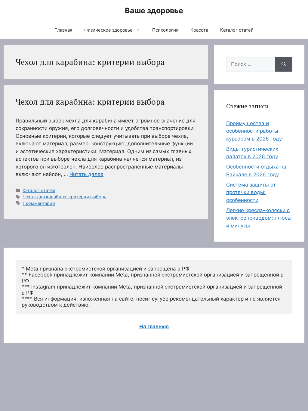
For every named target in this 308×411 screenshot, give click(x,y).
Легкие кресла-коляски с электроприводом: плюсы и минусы (258, 218)
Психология (165, 30)
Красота (199, 30)
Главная (63, 30)
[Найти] (283, 64)
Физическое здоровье (108, 30)
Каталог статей (237, 30)
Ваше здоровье (154, 10)
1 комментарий (39, 203)
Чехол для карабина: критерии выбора (90, 101)
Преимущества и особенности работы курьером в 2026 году (254, 131)
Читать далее (86, 174)
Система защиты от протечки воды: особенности (251, 192)
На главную (154, 326)
